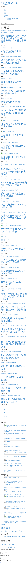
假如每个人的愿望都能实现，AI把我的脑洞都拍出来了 (13, 344)
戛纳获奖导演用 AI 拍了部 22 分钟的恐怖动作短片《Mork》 (14, 296)
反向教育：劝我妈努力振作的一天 (13, 389)
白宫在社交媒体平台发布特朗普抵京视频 (13, 230)
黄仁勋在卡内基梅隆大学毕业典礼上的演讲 (13, 61)
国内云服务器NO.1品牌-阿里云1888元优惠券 (14, 536)
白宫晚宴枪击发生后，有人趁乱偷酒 (13, 272)
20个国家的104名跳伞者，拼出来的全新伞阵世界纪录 (13, 171)
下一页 (5, 417)
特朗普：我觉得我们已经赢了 (13, 367)
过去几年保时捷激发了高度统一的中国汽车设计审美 (13, 218)
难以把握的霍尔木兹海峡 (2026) (13, 378)
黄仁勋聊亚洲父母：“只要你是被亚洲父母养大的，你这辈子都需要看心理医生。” (14, 39)
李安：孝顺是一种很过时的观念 (13, 250)
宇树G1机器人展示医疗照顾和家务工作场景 (14, 260)
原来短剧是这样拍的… (12, 82)
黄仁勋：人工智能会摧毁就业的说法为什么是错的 (13, 308)
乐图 (5, 12)
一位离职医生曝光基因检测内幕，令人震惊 (13, 72)
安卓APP (9, 19)
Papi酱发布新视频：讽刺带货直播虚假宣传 (13, 356)
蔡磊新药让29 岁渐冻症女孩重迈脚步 (14, 319)
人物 (8, 198)
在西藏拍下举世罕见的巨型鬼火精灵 (13, 125)
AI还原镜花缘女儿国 (11, 51)
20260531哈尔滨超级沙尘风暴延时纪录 (13, 92)
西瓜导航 (11, 544)
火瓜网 (14, 3)
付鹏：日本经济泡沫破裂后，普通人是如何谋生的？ (13, 112)
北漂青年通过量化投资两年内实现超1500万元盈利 (13, 330)
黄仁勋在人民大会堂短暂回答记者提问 (13, 194)
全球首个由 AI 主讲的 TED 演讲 (11, 283)
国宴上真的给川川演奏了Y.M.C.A (13, 158)
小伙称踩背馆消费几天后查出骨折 (13, 147)
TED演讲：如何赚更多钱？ (12, 136)
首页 (5, 9)
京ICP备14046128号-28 (16, 547)
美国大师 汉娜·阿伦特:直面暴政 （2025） (13, 400)
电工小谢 (5, 240)
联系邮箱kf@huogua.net (13, 18)
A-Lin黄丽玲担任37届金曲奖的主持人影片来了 (14, 183)
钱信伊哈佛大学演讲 (11, 101)
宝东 (5, 13)
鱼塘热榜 (6, 15)
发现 (5, 11)
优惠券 (4, 544)
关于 (5, 16)
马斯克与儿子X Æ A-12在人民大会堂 (14, 205)
